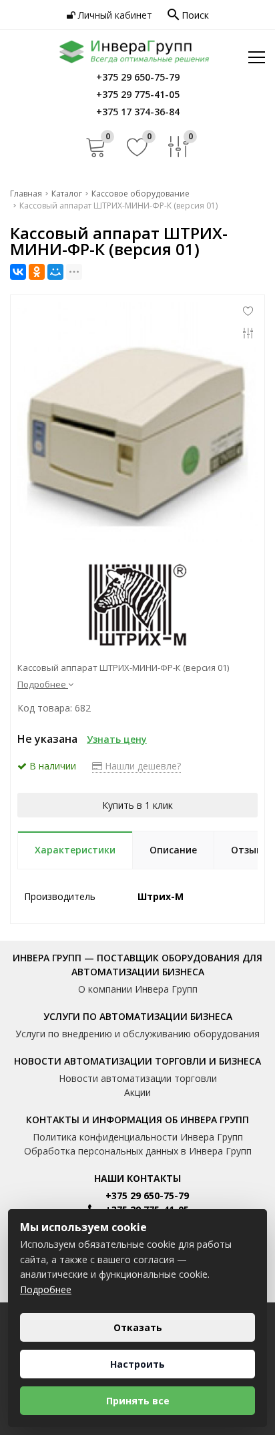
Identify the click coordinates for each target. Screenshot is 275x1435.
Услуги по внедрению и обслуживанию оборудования (137, 1033)
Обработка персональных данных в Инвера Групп (138, 1151)
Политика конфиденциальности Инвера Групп (138, 1137)
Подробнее (45, 1289)
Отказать (137, 1327)
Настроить (137, 1364)
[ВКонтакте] (18, 272)
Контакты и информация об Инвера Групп (137, 1119)
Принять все (138, 1400)
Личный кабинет (113, 15)
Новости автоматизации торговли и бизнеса (137, 1061)
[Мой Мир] (55, 272)
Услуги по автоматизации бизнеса (137, 1016)
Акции (137, 1092)
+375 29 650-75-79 (147, 1195)
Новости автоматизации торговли (138, 1078)
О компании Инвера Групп (138, 989)
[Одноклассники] (37, 272)
